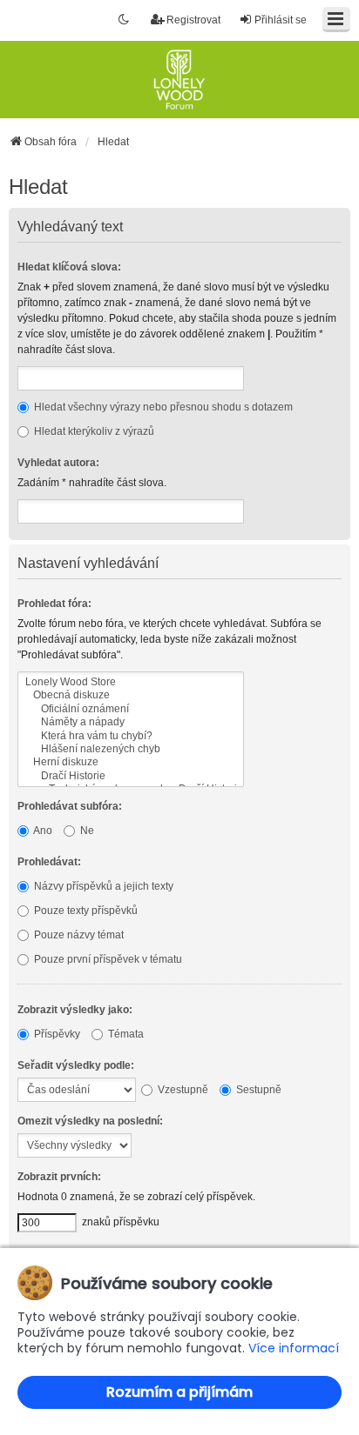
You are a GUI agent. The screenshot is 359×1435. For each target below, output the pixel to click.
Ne (86, 830)
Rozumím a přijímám (179, 1392)
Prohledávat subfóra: (69, 806)
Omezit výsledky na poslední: (90, 1121)
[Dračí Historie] (131, 776)
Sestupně (257, 1090)
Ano (41, 830)
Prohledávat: (49, 862)
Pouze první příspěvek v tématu (106, 959)
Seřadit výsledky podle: (75, 1065)
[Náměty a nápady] (131, 722)
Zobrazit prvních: (59, 1177)
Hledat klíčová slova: (69, 267)
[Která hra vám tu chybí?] (131, 736)
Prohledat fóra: (54, 603)
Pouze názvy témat (77, 935)
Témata (124, 1034)
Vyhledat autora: (58, 463)
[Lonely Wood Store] (131, 682)
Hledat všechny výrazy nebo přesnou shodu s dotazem (162, 407)
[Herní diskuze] (131, 762)
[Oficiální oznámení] (131, 709)
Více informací (293, 1348)
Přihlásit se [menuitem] (280, 20)
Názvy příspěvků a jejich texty (102, 886)
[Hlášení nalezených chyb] (131, 749)
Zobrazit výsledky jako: (74, 1010)
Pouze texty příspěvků (84, 910)
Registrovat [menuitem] (193, 20)
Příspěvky (55, 1034)
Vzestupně (181, 1090)
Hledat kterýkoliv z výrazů (92, 431)
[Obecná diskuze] (131, 695)
